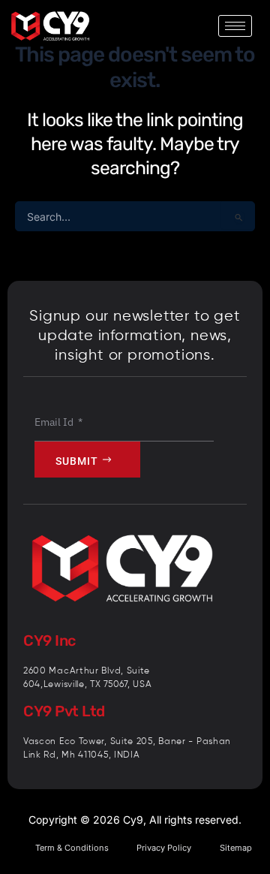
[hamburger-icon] (235, 26)
